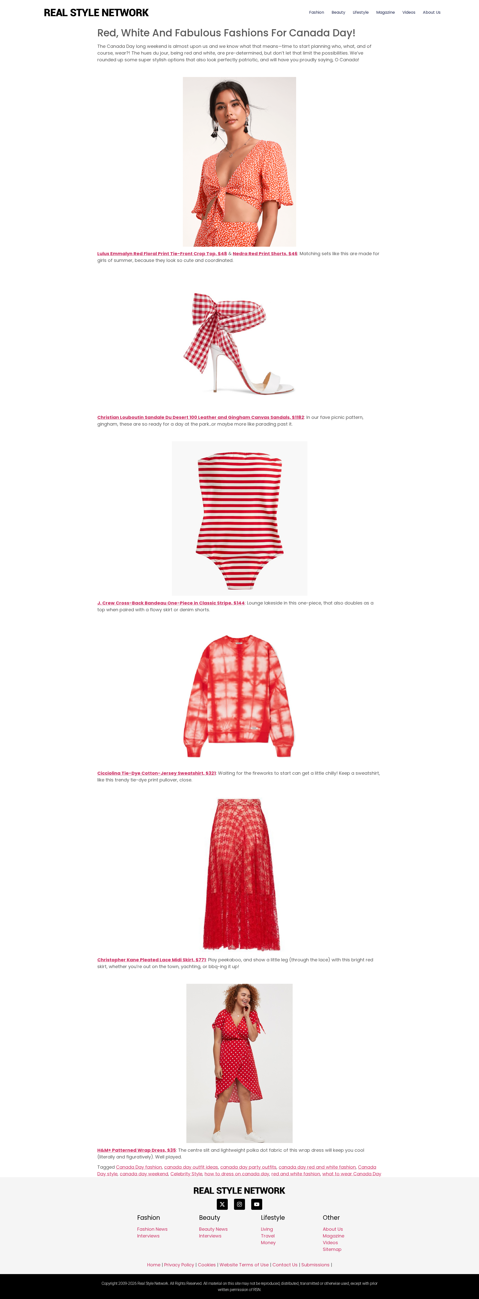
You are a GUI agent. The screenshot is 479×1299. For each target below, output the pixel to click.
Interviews (148, 1236)
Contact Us (285, 1265)
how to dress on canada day (237, 1174)
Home (153, 1265)
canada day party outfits (248, 1167)
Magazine (385, 12)
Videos (408, 12)
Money (268, 1242)
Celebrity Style (186, 1174)
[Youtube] (256, 1204)
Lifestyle (361, 12)
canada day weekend (144, 1174)
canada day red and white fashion (317, 1167)
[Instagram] (239, 1204)
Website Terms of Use (244, 1265)
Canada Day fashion (139, 1167)
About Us (432, 12)
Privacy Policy (179, 1265)
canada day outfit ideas (191, 1167)
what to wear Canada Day (351, 1174)
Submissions (315, 1265)
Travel (268, 1236)
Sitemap (332, 1249)
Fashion (316, 12)
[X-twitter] (222, 1204)
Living (267, 1229)
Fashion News (152, 1229)
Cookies (207, 1265)
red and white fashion (295, 1174)
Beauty (338, 12)
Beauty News (213, 1229)
